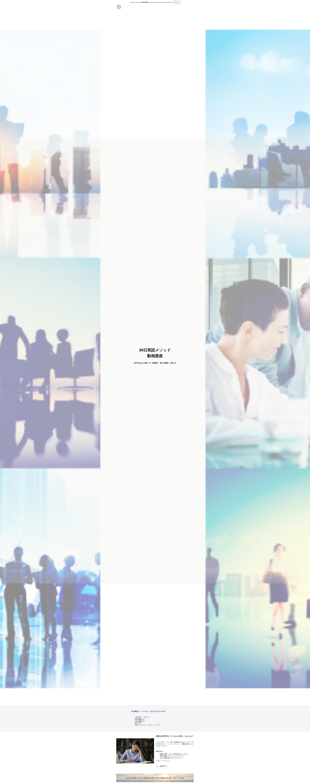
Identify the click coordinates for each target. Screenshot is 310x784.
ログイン (188, 7)
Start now (176, 2)
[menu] (189, 7)
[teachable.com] (145, 2)
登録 (192, 7)
